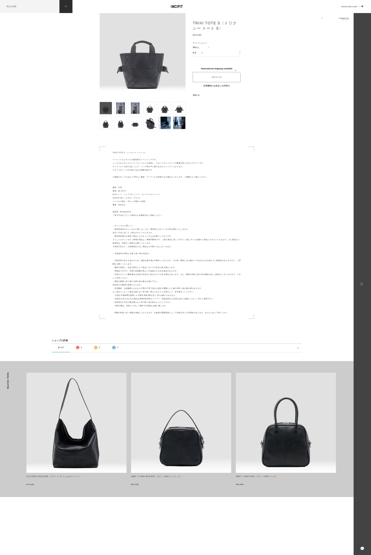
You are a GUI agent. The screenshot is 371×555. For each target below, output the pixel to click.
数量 (194, 53)
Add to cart (217, 77)
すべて (61, 347)
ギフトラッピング (200, 43)
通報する (196, 95)
